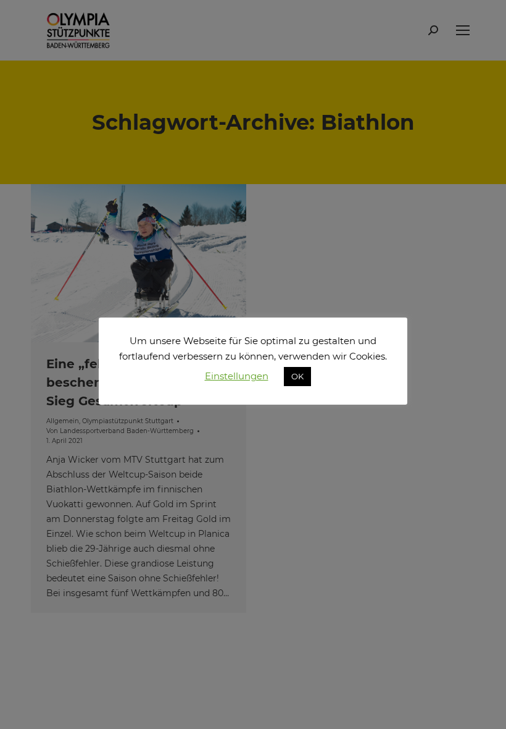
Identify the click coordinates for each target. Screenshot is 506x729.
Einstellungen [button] (236, 376)
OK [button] (297, 376)
